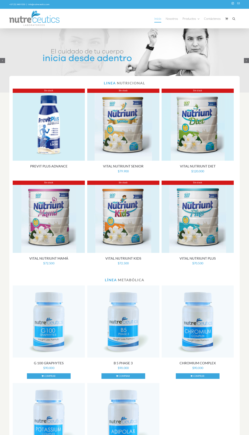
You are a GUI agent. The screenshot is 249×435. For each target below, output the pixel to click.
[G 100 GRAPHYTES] (49, 321)
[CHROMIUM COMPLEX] (198, 321)
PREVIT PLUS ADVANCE (49, 166)
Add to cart (49, 376)
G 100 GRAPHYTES (49, 363)
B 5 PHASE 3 (123, 363)
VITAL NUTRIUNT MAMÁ (48, 258)
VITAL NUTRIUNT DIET (198, 166)
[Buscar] (233, 18)
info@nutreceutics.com (38, 4)
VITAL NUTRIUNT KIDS (123, 258)
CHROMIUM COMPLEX (198, 363)
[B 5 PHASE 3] (123, 321)
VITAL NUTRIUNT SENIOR (123, 166)
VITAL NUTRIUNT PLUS (198, 258)
